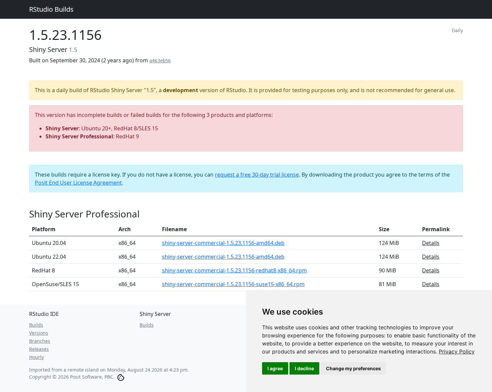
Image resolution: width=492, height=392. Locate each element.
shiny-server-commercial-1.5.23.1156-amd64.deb (223, 243)
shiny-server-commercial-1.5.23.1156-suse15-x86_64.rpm (233, 284)
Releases (39, 349)
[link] (457, 351)
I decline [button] (304, 368)
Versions (38, 333)
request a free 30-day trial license (257, 174)
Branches (39, 341)
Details (430, 243)
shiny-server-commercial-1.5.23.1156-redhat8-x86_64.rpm (234, 270)
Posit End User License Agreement (78, 182)
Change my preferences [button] (353, 368)
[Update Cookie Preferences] (120, 377)
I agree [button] (275, 368)
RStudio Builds (51, 9)
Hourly (36, 357)
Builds (36, 325)
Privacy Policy (457, 351)
